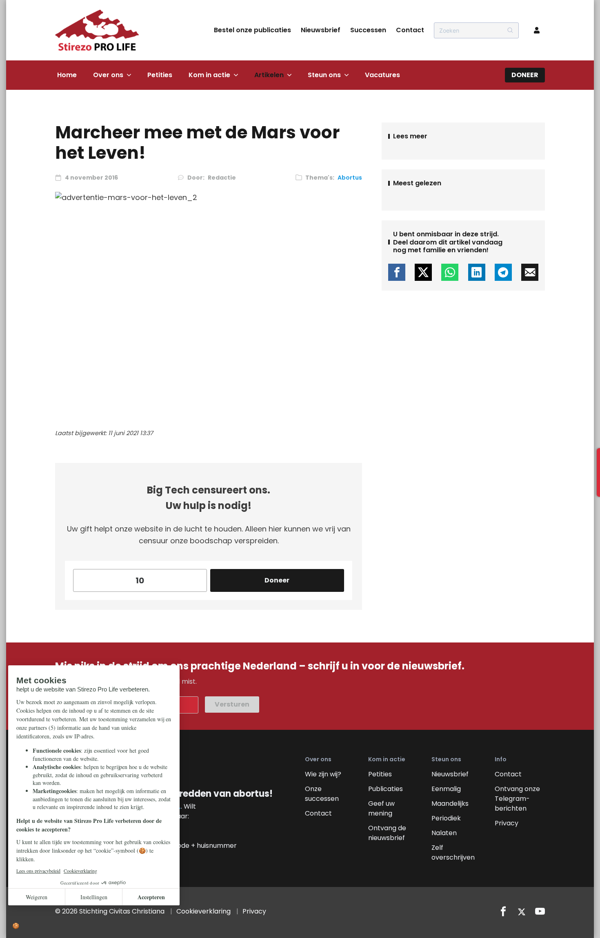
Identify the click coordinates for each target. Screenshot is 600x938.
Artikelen (269, 75)
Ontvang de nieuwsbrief (387, 832)
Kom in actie (209, 75)
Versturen (232, 704)
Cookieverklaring (203, 911)
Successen (368, 30)
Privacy (506, 823)
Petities (159, 75)
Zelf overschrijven (453, 852)
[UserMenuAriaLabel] (537, 30)
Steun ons (324, 75)
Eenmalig (446, 789)
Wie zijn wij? (323, 774)
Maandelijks (450, 803)
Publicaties (385, 789)
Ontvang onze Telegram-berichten (517, 798)
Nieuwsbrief (320, 30)
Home (67, 75)
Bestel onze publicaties (252, 30)
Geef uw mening (381, 808)
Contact (410, 30)
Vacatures (382, 75)
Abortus (350, 177)
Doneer (524, 75)
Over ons (108, 75)
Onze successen (322, 793)
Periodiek (446, 818)
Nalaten (444, 833)
